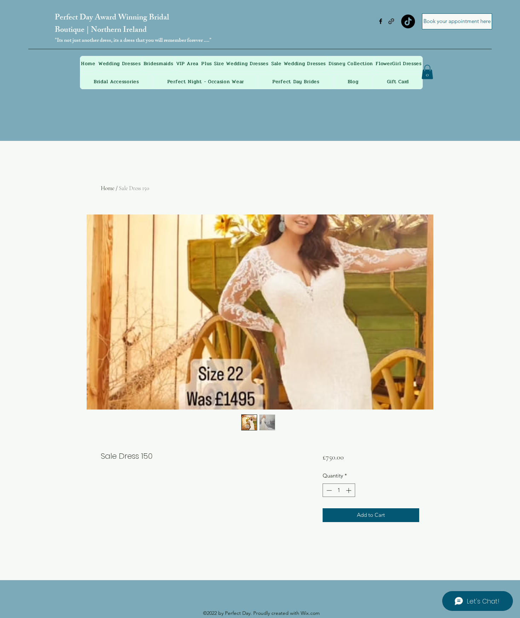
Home (107, 188)
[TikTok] (408, 21)
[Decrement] (328, 490)
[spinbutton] (339, 490)
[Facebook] (380, 21)
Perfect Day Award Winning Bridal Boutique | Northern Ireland (112, 24)
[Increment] (349, 490)
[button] (427, 72)
